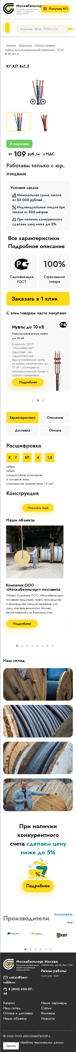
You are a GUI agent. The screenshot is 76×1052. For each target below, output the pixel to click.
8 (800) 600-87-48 (18, 991)
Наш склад (12, 1008)
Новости (48, 1018)
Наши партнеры (54, 1002)
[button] (32, 400)
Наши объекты (15, 1018)
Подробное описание (36, 246)
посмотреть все (63, 918)
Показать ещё (38, 508)
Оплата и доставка (18, 1013)
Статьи (46, 1008)
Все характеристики (33, 238)
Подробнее (28, 382)
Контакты (48, 1013)
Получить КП (58, 9)
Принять (11, 1046)
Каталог (9, 1002)
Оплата (55, 430)
